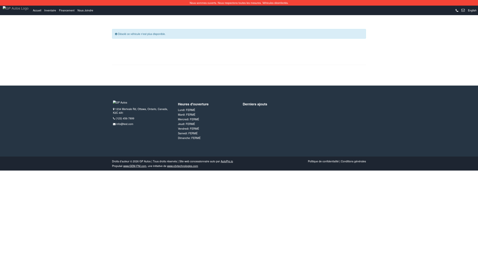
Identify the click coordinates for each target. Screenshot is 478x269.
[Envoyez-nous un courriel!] (463, 10)
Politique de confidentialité (323, 161)
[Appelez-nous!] (457, 11)
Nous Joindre (85, 10)
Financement (67, 10)
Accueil (37, 10)
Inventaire (50, 10)
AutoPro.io (227, 161)
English (472, 10)
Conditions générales (353, 161)
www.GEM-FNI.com (134, 166)
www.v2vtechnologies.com (182, 166)
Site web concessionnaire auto (197, 161)
